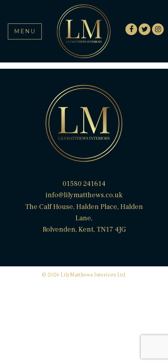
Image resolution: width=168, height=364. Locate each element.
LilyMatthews (84, 31)
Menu (25, 31)
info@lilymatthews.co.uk (84, 195)
